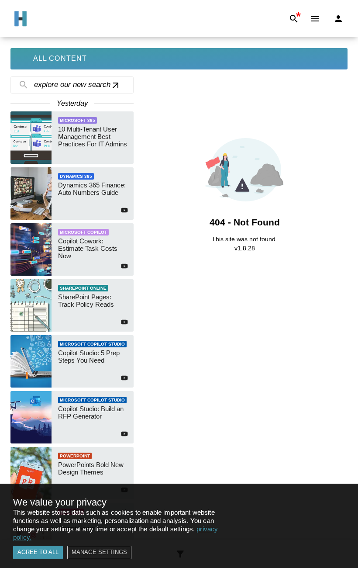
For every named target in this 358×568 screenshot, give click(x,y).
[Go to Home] (20, 18)
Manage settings (99, 552)
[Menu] (314, 18)
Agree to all (38, 552)
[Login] (338, 19)
